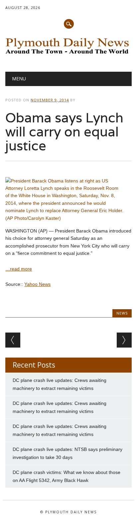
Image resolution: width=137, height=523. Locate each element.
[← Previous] (12, 340)
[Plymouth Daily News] (68, 54)
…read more (18, 269)
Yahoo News (37, 284)
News (122, 313)
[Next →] (124, 340)
